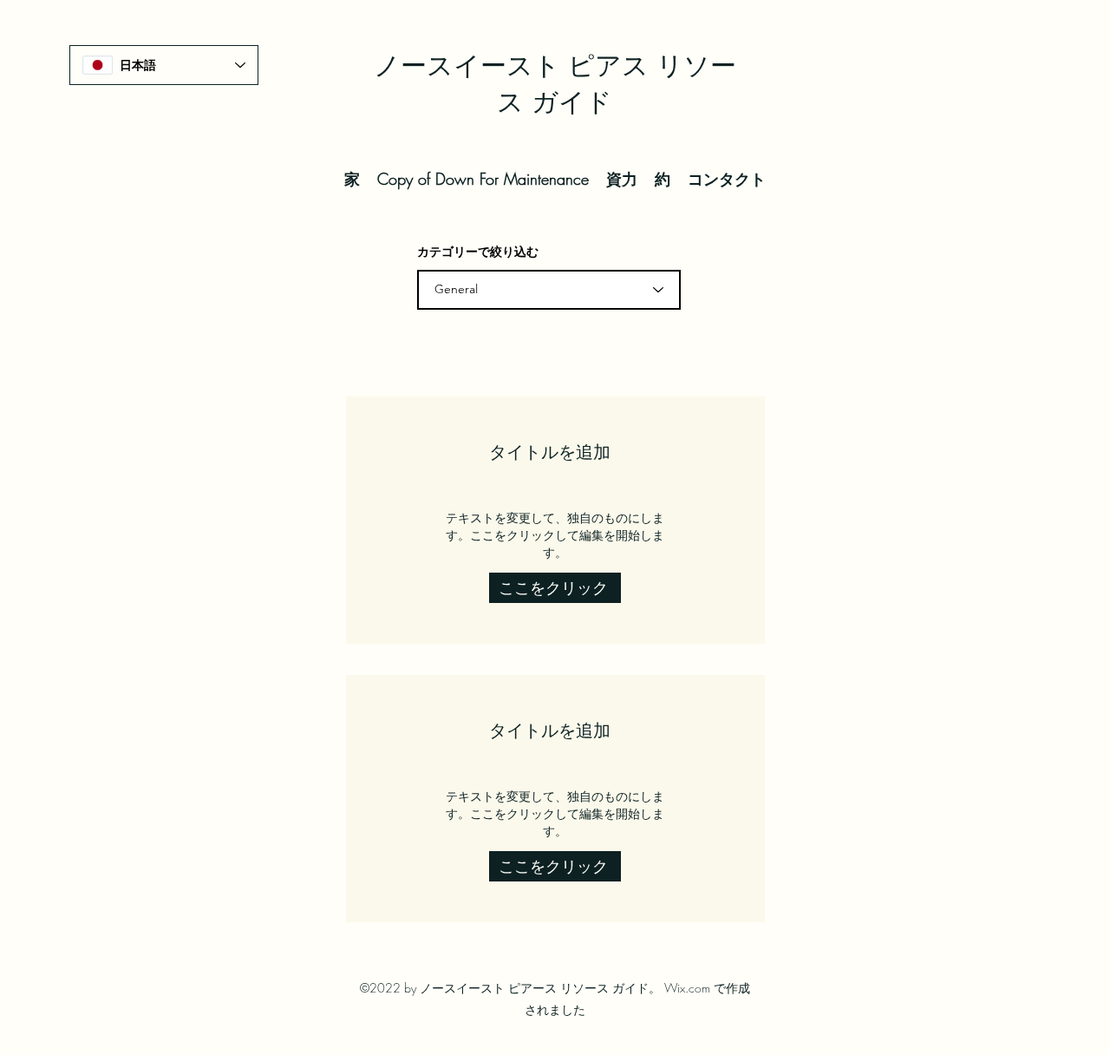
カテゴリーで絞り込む (478, 252)
